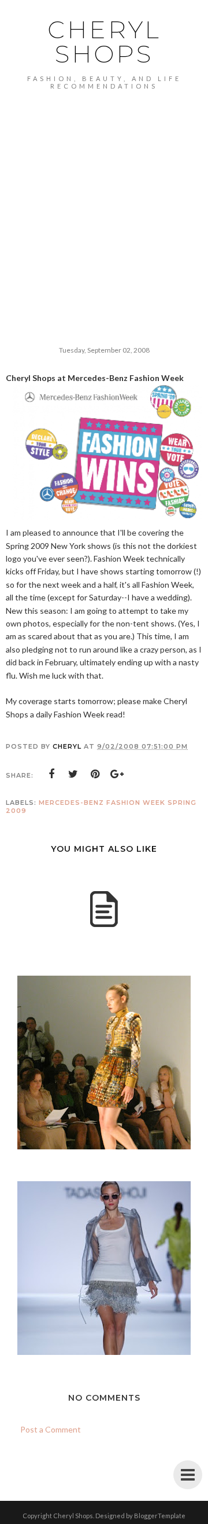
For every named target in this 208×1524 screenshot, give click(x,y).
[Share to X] (73, 774)
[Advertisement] (104, 200)
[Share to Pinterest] (95, 774)
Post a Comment (50, 1429)
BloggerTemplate (159, 1515)
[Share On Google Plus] (117, 774)
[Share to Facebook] (51, 774)
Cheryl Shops (104, 41)
